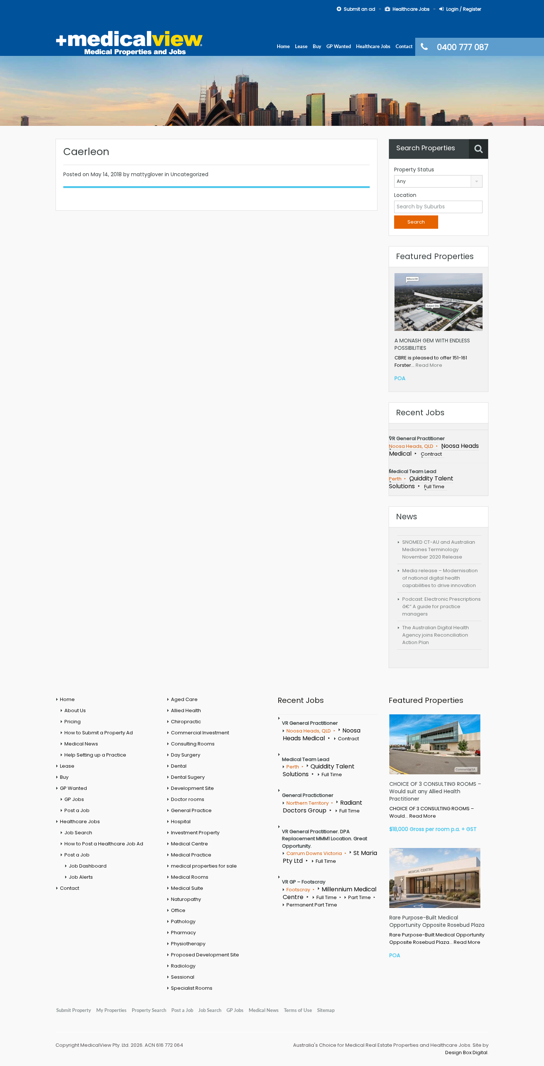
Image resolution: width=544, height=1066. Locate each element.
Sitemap (326, 1010)
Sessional (182, 976)
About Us (75, 710)
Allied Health (186, 710)
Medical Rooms (189, 877)
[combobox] (438, 181)
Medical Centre (189, 843)
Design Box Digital (466, 1052)
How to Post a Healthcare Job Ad (103, 843)
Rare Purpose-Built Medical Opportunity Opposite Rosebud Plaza (436, 921)
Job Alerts (81, 877)
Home (283, 46)
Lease (301, 46)
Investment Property (195, 832)
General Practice (191, 810)
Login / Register (463, 9)
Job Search (78, 832)
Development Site (192, 788)
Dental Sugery (188, 777)
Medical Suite (187, 888)
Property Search (149, 1010)
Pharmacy (183, 932)
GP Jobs (74, 799)
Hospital (181, 821)
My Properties (111, 1010)
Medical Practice (191, 854)
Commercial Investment (200, 732)
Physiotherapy (188, 943)
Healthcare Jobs (411, 9)
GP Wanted (338, 46)
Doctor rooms (187, 799)
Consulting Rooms (193, 743)
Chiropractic (186, 721)
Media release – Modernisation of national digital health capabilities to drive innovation (440, 578)
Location (405, 195)
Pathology (183, 921)
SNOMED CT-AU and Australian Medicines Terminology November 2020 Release (438, 549)
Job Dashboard (88, 865)
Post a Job (77, 810)
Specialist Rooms (191, 988)
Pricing (72, 721)
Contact (404, 46)
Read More (429, 365)
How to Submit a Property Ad (98, 732)
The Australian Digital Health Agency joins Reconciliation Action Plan (435, 635)
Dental (179, 766)
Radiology (183, 965)
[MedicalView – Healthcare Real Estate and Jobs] (130, 42)
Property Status (414, 169)
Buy (317, 46)
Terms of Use (298, 1010)
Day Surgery (185, 754)
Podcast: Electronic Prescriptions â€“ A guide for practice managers (441, 606)
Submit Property (73, 1010)
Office (178, 910)
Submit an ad (359, 9)
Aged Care (184, 699)
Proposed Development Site (205, 954)
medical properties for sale (204, 865)
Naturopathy (186, 899)
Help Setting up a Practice (95, 754)
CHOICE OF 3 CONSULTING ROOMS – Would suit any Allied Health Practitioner (435, 791)
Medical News (81, 743)
